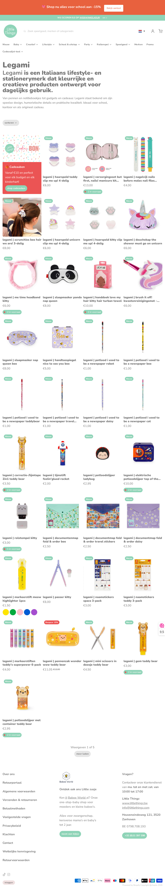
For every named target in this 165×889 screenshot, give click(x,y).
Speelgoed (121, 44)
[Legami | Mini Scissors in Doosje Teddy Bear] (102, 638)
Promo (150, 44)
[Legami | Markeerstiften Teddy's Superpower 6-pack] (22, 638)
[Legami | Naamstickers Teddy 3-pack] (143, 574)
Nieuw (6, 44)
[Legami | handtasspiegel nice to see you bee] (62, 337)
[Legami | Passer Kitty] (62, 574)
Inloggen (9, 882)
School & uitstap (68, 44)
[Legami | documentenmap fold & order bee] (62, 515)
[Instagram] (8, 874)
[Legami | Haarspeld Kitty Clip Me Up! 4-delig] (102, 217)
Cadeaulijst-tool (11, 51)
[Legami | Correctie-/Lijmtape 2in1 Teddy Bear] (22, 452)
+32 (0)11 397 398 (134, 835)
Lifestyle (47, 44)
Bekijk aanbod (114, 8)
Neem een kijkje (70, 833)
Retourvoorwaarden (16, 860)
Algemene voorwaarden (19, 791)
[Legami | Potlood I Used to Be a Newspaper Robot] (102, 337)
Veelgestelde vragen (17, 817)
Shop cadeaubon (16, 188)
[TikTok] (4, 874)
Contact (8, 843)
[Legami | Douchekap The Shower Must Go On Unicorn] (143, 217)
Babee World (77, 798)
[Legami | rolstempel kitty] (22, 515)
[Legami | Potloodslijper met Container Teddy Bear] (22, 697)
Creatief (30, 44)
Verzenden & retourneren (20, 800)
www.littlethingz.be (135, 803)
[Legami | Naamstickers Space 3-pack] (102, 574)
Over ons (9, 774)
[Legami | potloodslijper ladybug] (102, 452)
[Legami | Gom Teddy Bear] (143, 638)
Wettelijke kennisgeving (19, 851)
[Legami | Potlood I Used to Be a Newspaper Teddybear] (22, 395)
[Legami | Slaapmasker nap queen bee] (22, 337)
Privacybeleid (12, 826)
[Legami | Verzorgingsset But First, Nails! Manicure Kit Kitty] (102, 154)
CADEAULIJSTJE (81, 17)
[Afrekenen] (159, 31)
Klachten (9, 834)
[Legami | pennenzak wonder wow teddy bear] (62, 638)
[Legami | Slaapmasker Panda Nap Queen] (62, 274)
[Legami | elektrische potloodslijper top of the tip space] (143, 452)
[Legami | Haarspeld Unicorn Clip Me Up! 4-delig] (62, 217)
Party (87, 44)
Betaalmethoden (14, 808)
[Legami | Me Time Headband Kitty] (22, 274)
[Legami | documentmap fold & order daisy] (143, 515)
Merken (138, 44)
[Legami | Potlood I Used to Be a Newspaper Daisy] (102, 395)
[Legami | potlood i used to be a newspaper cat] (143, 395)
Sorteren (9, 122)
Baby (16, 44)
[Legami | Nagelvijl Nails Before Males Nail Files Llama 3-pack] (143, 154)
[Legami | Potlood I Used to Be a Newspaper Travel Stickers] (62, 395)
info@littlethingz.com (135, 808)
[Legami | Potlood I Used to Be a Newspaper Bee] (143, 337)
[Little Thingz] (10, 31)
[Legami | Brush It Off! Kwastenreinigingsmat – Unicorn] (143, 274)
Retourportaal (12, 783)
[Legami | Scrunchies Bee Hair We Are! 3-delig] (22, 217)
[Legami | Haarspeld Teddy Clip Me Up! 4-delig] (62, 154)
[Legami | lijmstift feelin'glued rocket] (62, 452)
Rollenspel (103, 44)
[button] (142, 31)
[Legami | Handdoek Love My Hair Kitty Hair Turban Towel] (102, 274)
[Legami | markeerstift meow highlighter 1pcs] (22, 574)
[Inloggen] (151, 31)
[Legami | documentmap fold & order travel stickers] (102, 515)
